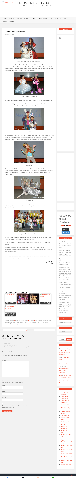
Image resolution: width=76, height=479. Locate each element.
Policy (5, 21)
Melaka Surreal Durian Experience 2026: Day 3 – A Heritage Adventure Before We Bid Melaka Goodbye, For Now (65, 260)
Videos (34, 18)
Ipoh (36, 320)
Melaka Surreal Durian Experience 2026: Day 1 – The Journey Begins (65, 277)
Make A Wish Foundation (31, 322)
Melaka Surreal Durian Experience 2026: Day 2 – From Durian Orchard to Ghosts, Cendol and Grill (65, 270)
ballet (26, 320)
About (5, 18)
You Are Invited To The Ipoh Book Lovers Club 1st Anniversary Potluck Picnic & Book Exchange (65, 379)
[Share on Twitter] (22, 477)
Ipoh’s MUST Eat (65, 404)
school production (18, 324)
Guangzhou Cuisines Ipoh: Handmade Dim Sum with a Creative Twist (65, 252)
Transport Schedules (55, 18)
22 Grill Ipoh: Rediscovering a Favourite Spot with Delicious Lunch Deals (65, 244)
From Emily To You (34, 3)
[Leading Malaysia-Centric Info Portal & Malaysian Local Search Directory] (65, 92)
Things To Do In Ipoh (66, 425)
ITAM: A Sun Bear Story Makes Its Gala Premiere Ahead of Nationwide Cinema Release (65, 309)
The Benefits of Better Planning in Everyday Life (65, 303)
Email (4, 391)
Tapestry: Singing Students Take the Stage (65, 283)
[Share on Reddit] (38, 477)
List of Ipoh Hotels (65, 406)
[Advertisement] (47, 12)
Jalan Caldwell (20, 322)
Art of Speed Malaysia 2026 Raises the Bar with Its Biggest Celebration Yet (65, 289)
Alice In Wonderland (9, 320)
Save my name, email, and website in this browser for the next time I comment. (15, 406)
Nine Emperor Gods (65, 415)
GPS (65, 18)
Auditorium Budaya (19, 320)
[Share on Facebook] (7, 477)
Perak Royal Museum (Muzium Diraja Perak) (16, 330)
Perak (11, 324)
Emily (60, 375)
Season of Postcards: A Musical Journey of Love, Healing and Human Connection (65, 296)
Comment (5, 360)
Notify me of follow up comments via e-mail (12, 382)
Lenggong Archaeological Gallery (44, 330)
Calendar (19, 18)
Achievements (43, 18)
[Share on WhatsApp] (53, 477)
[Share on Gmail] (68, 477)
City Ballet (31, 320)
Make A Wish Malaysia (43, 322)
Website (4, 397)
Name (4, 385)
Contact (11, 21)
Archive (11, 18)
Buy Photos (27, 18)
